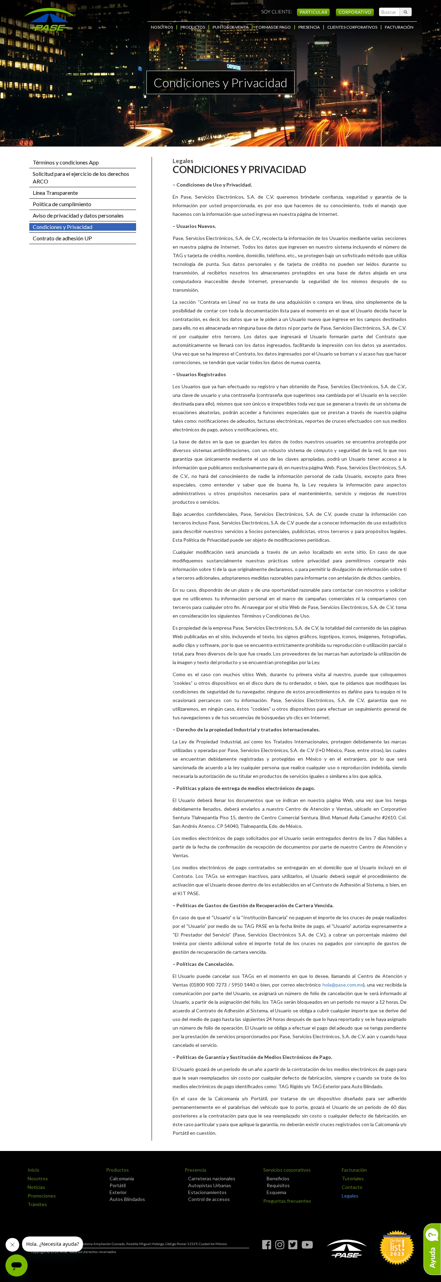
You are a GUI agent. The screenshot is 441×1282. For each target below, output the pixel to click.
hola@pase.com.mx (342, 985)
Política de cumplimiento (62, 204)
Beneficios (278, 1178)
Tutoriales (353, 1178)
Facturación (354, 1170)
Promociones (42, 1196)
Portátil (118, 1185)
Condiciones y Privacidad (62, 226)
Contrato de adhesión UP (62, 238)
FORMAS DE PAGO (273, 27)
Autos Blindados (127, 1199)
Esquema (276, 1192)
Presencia (195, 1170)
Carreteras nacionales (211, 1178)
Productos (117, 1170)
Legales (350, 1196)
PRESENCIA (309, 27)
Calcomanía (122, 1178)
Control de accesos (209, 1199)
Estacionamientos (207, 1192)
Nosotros (38, 1178)
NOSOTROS (162, 27)
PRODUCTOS (193, 27)
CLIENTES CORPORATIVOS (352, 27)
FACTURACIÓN (399, 27)
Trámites (37, 1204)
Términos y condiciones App (66, 162)
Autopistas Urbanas (209, 1185)
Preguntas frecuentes (287, 1201)
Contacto (352, 1187)
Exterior (118, 1192)
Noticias (36, 1187)
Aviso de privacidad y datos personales (78, 215)
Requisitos (278, 1185)
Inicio (33, 1170)
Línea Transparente (55, 192)
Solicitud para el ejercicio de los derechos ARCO (81, 177)
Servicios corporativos (287, 1170)
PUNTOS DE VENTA (230, 27)
